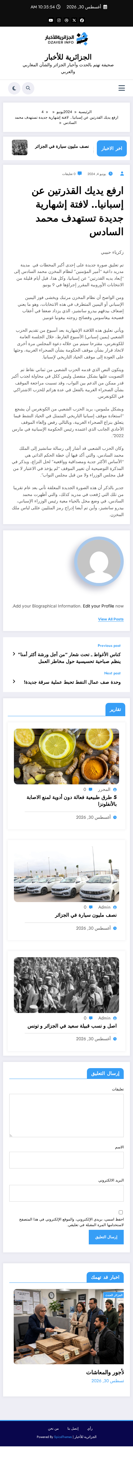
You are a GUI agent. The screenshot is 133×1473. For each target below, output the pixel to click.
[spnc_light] (14, 88)
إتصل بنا (73, 1430)
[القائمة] (122, 88)
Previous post (109, 645)
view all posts (111, 619)
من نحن (53, 1430)
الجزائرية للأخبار (68, 57)
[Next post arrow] (13, 681)
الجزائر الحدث (44, 1295)
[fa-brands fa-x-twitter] (74, 20)
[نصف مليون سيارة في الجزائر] (66, 874)
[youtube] (51, 20)
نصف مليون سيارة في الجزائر (73, 146)
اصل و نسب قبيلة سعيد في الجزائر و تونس (72, 1026)
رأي (89, 1430)
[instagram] (59, 20)
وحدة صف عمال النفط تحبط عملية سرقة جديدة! (72, 682)
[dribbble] (66, 20)
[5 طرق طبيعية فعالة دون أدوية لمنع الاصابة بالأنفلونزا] (66, 756)
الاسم (119, 1147)
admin (104, 907)
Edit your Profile (98, 605)
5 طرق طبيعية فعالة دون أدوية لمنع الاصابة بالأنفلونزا (72, 801)
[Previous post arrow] (13, 654)
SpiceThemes (63, 1438)
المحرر (104, 789)
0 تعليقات (68, 174)
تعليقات (118, 1089)
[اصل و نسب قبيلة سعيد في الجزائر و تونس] (66, 985)
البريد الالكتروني (111, 1180)
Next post (112, 673)
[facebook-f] (82, 20)
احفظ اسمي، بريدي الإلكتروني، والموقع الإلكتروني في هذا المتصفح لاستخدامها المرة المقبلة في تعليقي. (71, 1222)
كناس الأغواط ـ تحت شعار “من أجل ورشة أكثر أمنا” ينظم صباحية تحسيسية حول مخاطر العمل (69, 657)
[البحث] (28, 88)
